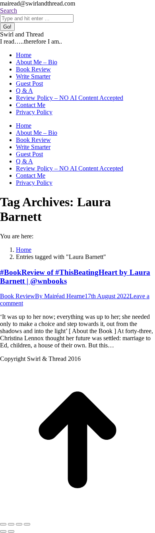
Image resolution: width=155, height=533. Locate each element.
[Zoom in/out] (27, 524)
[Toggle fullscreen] (19, 524)
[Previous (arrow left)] (3, 531)
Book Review (17, 296)
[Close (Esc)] (3, 524)
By (60, 296)
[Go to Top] (77, 515)
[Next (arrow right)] (11, 531)
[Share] (11, 524)
